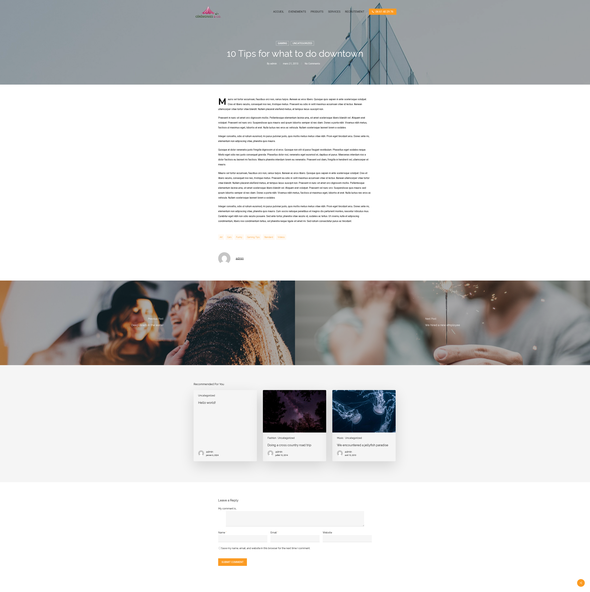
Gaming (282, 43)
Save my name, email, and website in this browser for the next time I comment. (265, 548)
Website (327, 532)
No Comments (312, 63)
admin (273, 63)
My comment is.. (227, 508)
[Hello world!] (225, 425)
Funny (239, 237)
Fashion (271, 438)
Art (221, 237)
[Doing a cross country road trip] (294, 425)
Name (222, 532)
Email (274, 532)
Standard (268, 237)
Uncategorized (302, 43)
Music (340, 438)
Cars (229, 237)
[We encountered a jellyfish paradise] (364, 425)
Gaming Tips (253, 237)
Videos (281, 237)
